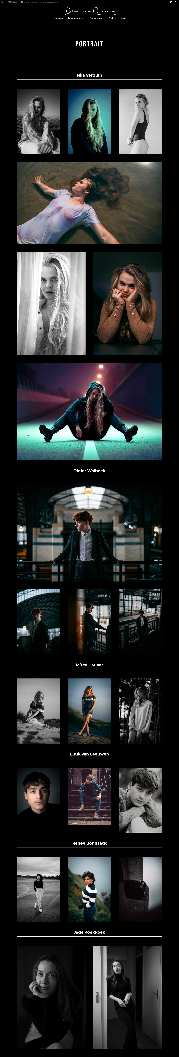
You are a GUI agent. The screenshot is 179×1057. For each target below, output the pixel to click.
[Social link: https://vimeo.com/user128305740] (171, 2)
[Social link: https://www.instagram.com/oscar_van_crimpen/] (175, 2)
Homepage (58, 18)
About (123, 18)
